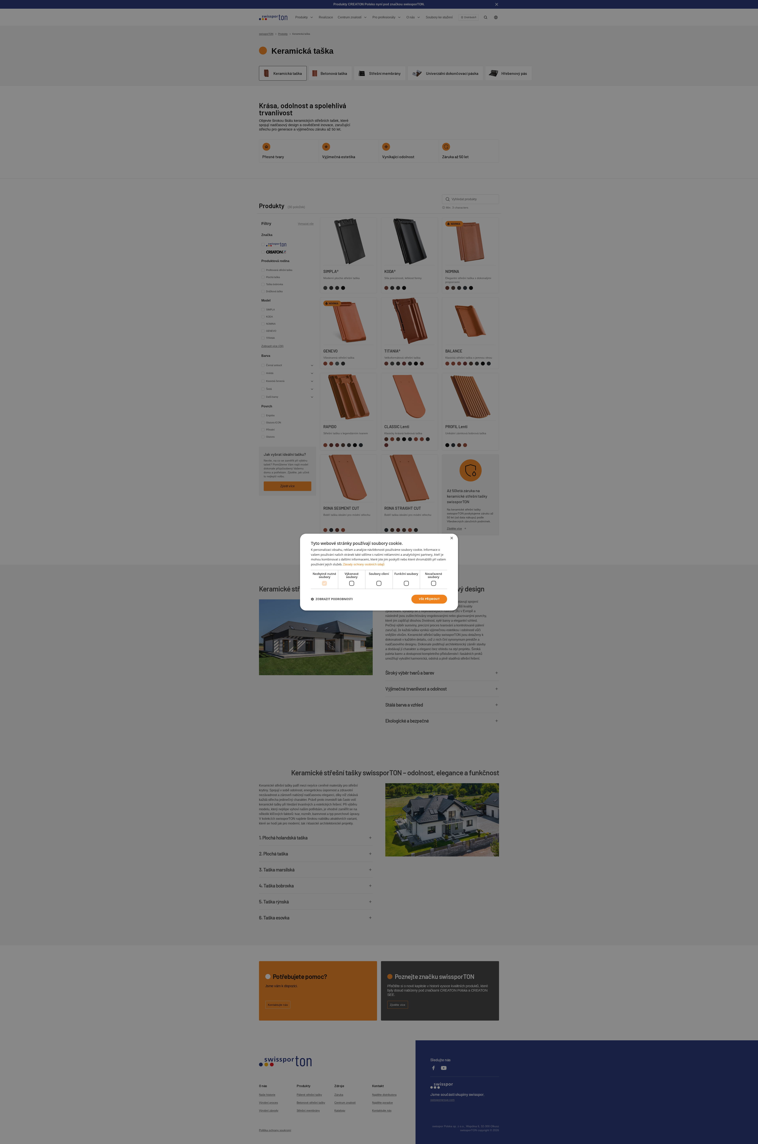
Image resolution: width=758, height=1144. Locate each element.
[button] (332, 599)
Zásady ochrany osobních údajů (363, 564)
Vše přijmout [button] (429, 599)
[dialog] (379, 572)
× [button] (451, 538)
